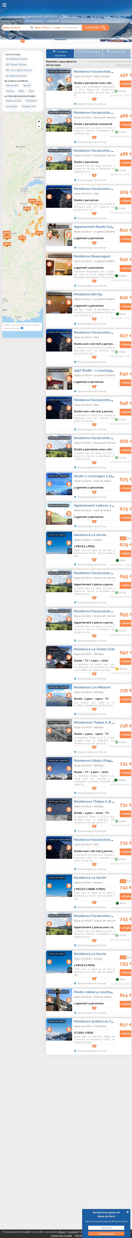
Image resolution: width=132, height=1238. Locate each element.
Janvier (27, 85)
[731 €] (42, 236)
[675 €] (26, 241)
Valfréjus (99, 654)
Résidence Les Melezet (92, 687)
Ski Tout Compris (34, 21)
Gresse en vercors (105, 117)
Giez (96, 193)
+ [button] (39, 121)
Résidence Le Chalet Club (94, 649)
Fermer (78, 1235)
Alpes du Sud (13, 100)
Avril (31, 91)
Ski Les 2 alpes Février (19, 70)
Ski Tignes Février (16, 64)
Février (10, 91)
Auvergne (11, 106)
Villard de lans (102, 76)
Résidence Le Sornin (90, 535)
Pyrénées (31, 100)
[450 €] (10, 240)
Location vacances (12, 21)
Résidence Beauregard (92, 256)
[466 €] (11, 247)
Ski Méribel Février (16, 59)
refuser (61, 1232)
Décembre (12, 85)
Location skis (53, 21)
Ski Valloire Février (16, 75)
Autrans (98, 539)
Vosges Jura (29, 106)
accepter (73, 1232)
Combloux (100, 1026)
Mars (21, 91)
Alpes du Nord (82, 76)
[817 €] (42, 206)
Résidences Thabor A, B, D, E (96, 722)
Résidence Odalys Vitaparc (95, 761)
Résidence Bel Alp (88, 294)
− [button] (39, 126)
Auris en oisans (102, 481)
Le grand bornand (104, 231)
